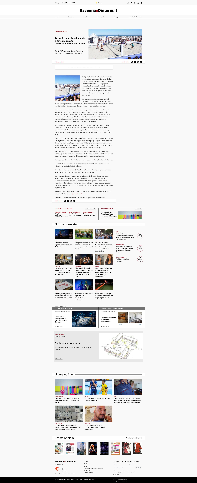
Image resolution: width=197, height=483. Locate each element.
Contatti (86, 462)
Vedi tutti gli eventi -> (90, 208)
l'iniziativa (78, 266)
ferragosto (98, 291)
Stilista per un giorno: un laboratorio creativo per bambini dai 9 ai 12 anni (63, 296)
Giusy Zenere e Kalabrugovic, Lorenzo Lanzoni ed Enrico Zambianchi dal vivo (60, 215)
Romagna (116, 17)
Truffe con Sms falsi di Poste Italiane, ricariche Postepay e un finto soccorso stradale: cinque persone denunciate (127, 400)
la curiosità (58, 423)
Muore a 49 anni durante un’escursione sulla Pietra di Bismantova (95, 427)
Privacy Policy (88, 470)
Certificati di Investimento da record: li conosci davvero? (61, 319)
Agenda (85, 17)
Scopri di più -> (138, 208)
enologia (97, 241)
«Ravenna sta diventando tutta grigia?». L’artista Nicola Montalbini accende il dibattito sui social (67, 427)
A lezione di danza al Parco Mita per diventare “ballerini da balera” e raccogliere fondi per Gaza (84, 272)
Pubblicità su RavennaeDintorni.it (93, 468)
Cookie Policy (124, 481)
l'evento (77, 241)
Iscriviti (138, 468)
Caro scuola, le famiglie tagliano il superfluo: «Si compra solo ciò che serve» (67, 400)
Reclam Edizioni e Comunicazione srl (65, 474)
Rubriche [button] (71, 17)
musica (97, 266)
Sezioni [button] (57, 17)
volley (87, 396)
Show (76, 291)
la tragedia (88, 423)
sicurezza (57, 241)
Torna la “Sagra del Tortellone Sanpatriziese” (89, 214)
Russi (56, 291)
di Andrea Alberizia (121, 239)
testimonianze (59, 396)
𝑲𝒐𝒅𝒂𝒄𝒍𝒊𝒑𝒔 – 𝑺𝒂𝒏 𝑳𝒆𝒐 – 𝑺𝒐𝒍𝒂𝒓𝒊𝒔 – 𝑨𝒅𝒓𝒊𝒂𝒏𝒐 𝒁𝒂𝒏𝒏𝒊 (75, 214)
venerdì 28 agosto (60, 212)
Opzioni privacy (88, 472)
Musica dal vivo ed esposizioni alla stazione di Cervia (63, 245)
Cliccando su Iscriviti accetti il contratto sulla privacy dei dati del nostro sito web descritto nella (124, 472)
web (115, 396)
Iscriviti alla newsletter (135, 17)
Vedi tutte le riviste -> (134, 438)
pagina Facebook (76, 194)
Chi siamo (87, 464)
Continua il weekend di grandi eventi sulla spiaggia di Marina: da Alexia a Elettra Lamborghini (103, 272)
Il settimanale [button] (100, 17)
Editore (86, 466)
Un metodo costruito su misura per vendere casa (108, 319)
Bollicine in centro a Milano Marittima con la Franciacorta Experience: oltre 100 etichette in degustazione (104, 247)
